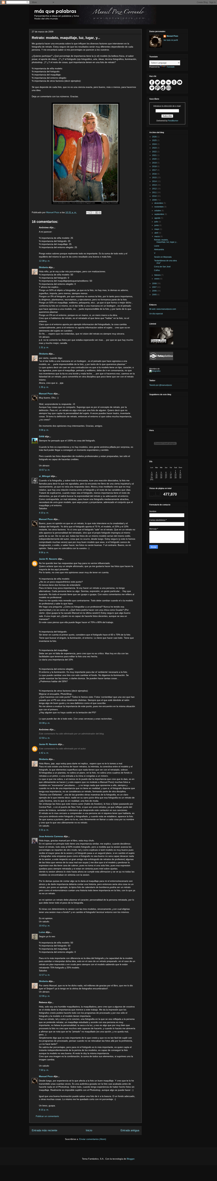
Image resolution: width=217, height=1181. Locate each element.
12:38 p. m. (44, 261)
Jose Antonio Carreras (51, 836)
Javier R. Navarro (48, 559)
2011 (154, 192)
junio (156, 225)
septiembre (159, 214)
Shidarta (43, 267)
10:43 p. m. (44, 925)
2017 (154, 170)
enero (157, 279)
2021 (154, 155)
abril (156, 233)
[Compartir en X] (93, 212)
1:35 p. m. (44, 387)
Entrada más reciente (44, 1130)
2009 (154, 200)
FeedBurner (173, 121)
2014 (154, 181)
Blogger (130, 1158)
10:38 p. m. (44, 723)
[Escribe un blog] (90, 212)
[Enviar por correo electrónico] (87, 212)
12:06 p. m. (44, 996)
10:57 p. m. (44, 470)
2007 (154, 287)
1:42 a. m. (44, 753)
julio (156, 222)
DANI (41, 436)
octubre (157, 210)
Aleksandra (159, 249)
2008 (154, 283)
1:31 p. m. (44, 347)
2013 (154, 185)
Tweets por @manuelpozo (160, 385)
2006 (154, 291)
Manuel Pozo (53, 212)
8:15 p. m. (44, 1109)
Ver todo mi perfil (170, 40)
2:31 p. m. (44, 830)
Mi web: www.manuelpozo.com (162, 309)
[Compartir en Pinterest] (99, 212)
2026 (154, 137)
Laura (156, 246)
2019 (154, 163)
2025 (154, 140)
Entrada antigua (130, 1130)
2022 (154, 152)
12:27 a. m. (44, 975)
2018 (154, 166)
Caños (157, 270)
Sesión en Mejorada (163, 257)
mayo (157, 229)
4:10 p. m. (44, 512)
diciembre (158, 203)
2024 (154, 144)
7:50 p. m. (44, 1070)
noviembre (159, 207)
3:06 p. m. (44, 430)
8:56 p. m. (44, 552)
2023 (154, 148)
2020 (154, 159)
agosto (157, 218)
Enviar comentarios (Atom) (92, 1139)
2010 (154, 196)
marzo (157, 236)
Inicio (89, 1130)
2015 (154, 177)
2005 (154, 295)
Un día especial (156, 314)
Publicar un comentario (47, 1116)
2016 (154, 174)
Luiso (42, 932)
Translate (170, 67)
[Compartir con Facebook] (96, 212)
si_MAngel (44, 476)
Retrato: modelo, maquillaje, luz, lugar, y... (165, 241)
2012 (154, 189)
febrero (157, 275)
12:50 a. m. (44, 738)
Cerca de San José (162, 267)
